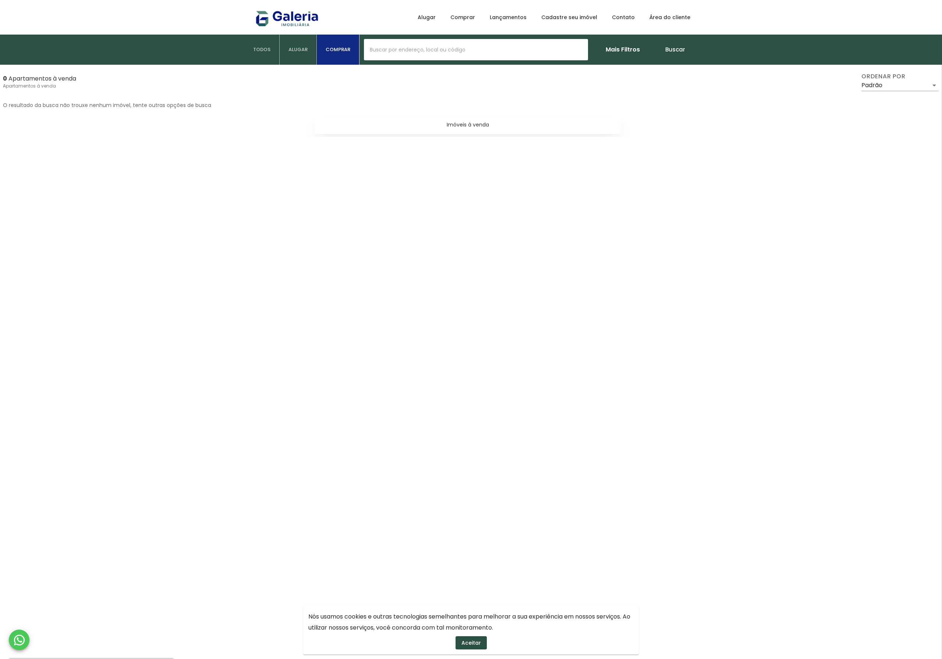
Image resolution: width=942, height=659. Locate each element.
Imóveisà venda (468, 124)
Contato (623, 17)
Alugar (427, 17)
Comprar (462, 17)
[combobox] (476, 49)
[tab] (262, 50)
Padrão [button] (871, 85)
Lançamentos (508, 17)
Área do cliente (669, 17)
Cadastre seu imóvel (569, 17)
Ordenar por (883, 76)
